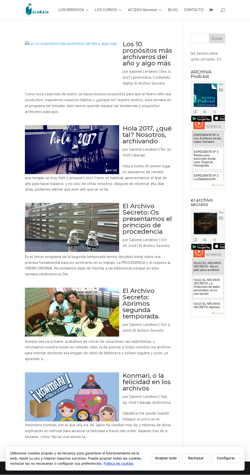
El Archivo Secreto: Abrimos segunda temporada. (141, 303)
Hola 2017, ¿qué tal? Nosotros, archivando (147, 134)
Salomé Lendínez (143, 71)
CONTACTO (194, 10)
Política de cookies (119, 463)
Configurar (226, 458)
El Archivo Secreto (150, 83)
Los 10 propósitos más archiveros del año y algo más (147, 53)
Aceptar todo (166, 458)
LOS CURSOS (106, 10)
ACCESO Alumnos (142, 10)
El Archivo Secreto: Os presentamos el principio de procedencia (147, 218)
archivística (142, 77)
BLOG (173, 10)
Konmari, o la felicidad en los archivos (147, 382)
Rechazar (196, 458)
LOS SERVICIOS (71, 10)
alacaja (139, 155)
